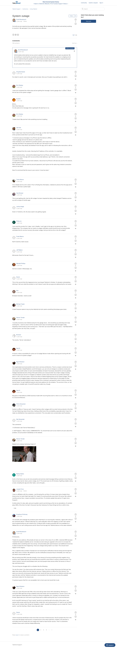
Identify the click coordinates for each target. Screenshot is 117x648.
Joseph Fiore (20, 489)
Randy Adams (20, 474)
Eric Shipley (19, 85)
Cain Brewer (19, 193)
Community (84, 2)
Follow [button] (71, 15)
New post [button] (88, 21)
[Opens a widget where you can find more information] (109, 645)
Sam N (18, 348)
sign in (17, 635)
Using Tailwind (33, 9)
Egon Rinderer (20, 362)
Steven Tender (20, 317)
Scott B (18, 99)
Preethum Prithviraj (21, 514)
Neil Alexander (20, 419)
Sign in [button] (101, 2)
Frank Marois (20, 236)
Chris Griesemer (21, 404)
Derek (18, 277)
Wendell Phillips (20, 263)
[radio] (76, 19)
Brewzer (18, 334)
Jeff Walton (19, 250)
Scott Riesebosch (21, 19)
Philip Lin (18, 221)
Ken (17, 290)
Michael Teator (20, 304)
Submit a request (93, 2)
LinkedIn (18, 35)
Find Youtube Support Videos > (59, 3)
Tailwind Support (16, 9)
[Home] (16, 3)
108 (76, 35)
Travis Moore (20, 179)
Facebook (13, 35)
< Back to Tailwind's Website (41, 3)
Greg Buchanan (20, 72)
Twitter (16, 35)
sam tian (18, 127)
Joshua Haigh (20, 206)
